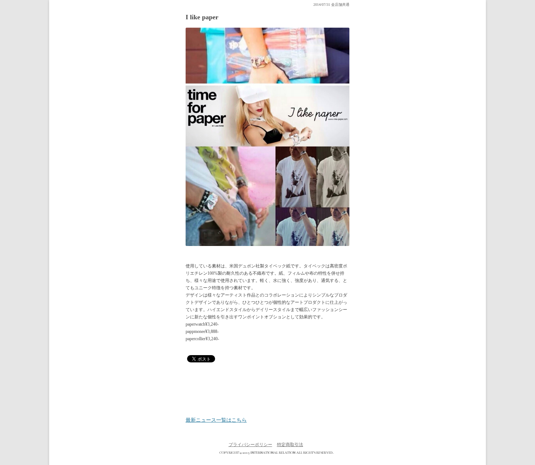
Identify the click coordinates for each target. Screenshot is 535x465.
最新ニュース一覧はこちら (216, 420)
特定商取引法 (290, 444)
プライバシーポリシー (250, 444)
